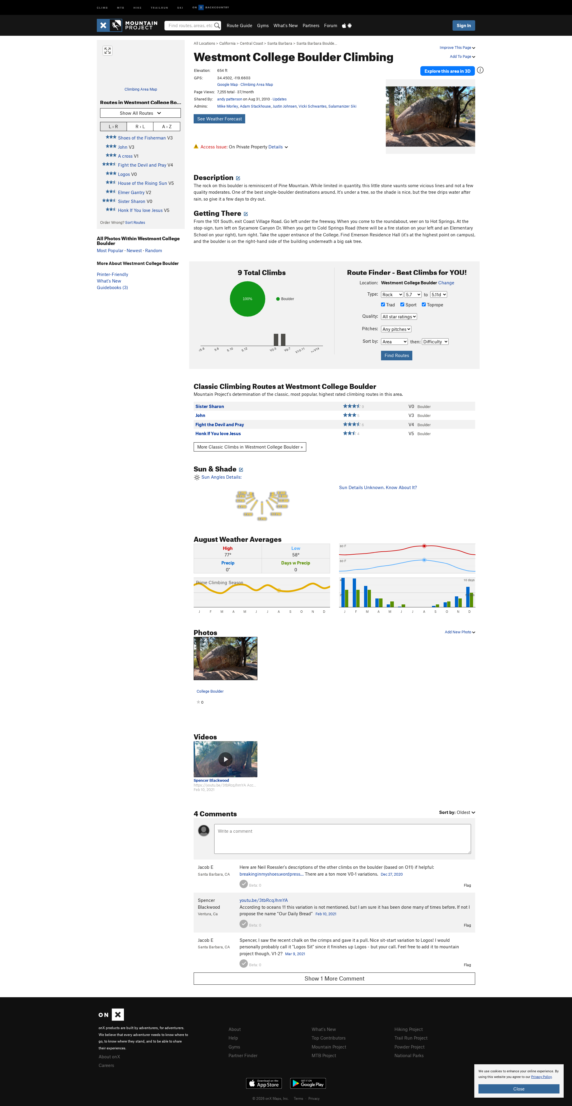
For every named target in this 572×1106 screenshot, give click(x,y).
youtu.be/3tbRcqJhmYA (264, 900)
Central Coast (251, 43)
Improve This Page (456, 47)
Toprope (434, 304)
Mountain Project (329, 1046)
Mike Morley (227, 106)
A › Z (167, 126)
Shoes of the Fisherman (142, 137)
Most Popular (110, 250)
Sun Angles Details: (244, 497)
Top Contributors (329, 1037)
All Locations (204, 43)
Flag (467, 885)
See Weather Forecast (219, 118)
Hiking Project (408, 1029)
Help (233, 1037)
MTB (121, 7)
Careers (106, 1065)
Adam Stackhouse (255, 106)
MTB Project (324, 1055)
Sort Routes (135, 222)
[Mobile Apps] (347, 25)
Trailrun (159, 7)
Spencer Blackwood (211, 780)
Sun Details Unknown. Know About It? (378, 487)
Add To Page (461, 56)
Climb (102, 7)
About (235, 1029)
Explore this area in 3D (448, 71)
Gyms (263, 25)
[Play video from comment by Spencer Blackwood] (225, 759)
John (123, 147)
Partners (311, 25)
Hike (137, 7)
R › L (140, 126)
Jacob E (205, 867)
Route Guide (239, 25)
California (227, 43)
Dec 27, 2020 (392, 874)
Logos (124, 174)
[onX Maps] (111, 1019)
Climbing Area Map (141, 89)
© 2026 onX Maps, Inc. (270, 1098)
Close (519, 1088)
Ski (180, 7)
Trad (390, 304)
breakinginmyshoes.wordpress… (272, 874)
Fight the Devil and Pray (142, 164)
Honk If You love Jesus (140, 210)
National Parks (409, 1055)
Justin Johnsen (285, 106)
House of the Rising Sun (142, 183)
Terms (298, 1098)
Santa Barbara (279, 43)
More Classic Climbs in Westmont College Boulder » (250, 446)
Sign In (464, 25)
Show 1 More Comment (334, 978)
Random (153, 250)
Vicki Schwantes (313, 106)
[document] (518, 1080)
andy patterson (229, 99)
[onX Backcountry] (211, 7)
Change (446, 282)
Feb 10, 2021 (325, 913)
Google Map (227, 84)
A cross (125, 156)
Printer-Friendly (112, 274)
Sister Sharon (131, 201)
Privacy (314, 1098)
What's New (285, 25)
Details (275, 146)
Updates (280, 99)
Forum (330, 25)
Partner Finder (243, 1055)
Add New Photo (458, 631)
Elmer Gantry (131, 192)
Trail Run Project (411, 1037)
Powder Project (409, 1046)
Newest (134, 250)
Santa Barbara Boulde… (316, 43)
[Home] (130, 25)
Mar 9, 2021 (295, 953)
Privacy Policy (541, 1077)
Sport (410, 304)
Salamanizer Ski (342, 106)
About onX (109, 1056)
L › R (113, 126)
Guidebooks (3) (112, 287)
